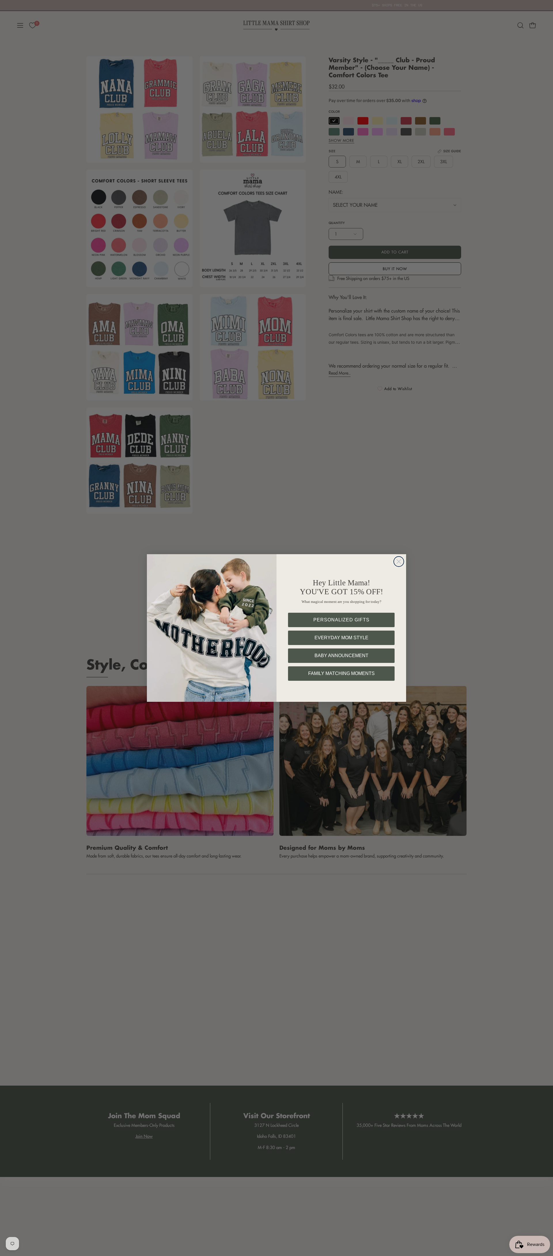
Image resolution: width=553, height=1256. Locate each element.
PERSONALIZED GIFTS (341, 619)
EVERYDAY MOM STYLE (341, 637)
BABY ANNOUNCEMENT (341, 655)
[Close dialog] (399, 561)
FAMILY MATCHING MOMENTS (341, 673)
